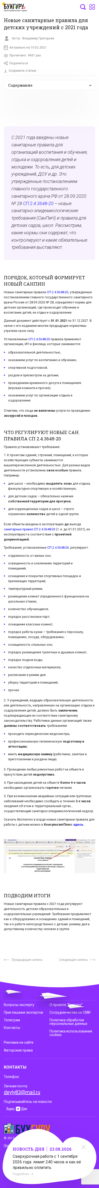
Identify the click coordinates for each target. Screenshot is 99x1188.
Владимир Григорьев (38, 38)
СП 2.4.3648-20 (38, 203)
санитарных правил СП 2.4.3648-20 (29, 529)
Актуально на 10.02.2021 (27, 47)
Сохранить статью (22, 70)
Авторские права (18, 1050)
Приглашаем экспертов (23, 1012)
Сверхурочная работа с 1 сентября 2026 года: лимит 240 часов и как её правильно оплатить (47, 1162)
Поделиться (18, 63)
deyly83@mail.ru (22, 1092)
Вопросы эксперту (19, 1005)
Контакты (12, 1028)
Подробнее (21, 1174)
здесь (78, 824)
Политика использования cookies (71, 1033)
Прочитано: (25, 55)
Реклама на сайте (19, 1042)
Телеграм (12, 1020)
